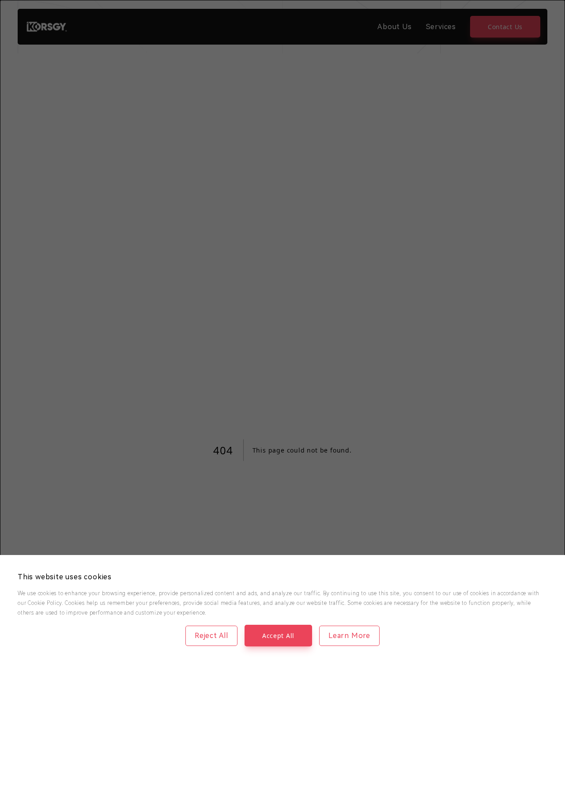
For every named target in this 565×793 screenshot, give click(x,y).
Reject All (211, 635)
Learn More (349, 635)
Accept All (278, 635)
